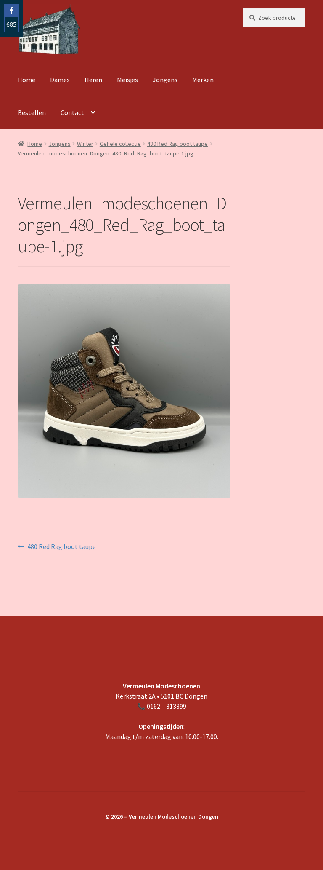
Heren (93, 79)
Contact (72, 112)
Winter (85, 143)
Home (26, 79)
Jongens (165, 79)
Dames (60, 79)
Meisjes (127, 79)
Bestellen (32, 112)
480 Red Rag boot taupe (177, 143)
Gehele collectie (120, 143)
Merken (203, 79)
